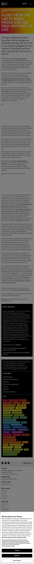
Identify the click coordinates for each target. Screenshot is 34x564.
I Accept (17, 550)
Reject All (16, 555)
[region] (17, 538)
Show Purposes (17, 560)
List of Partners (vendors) (8, 546)
